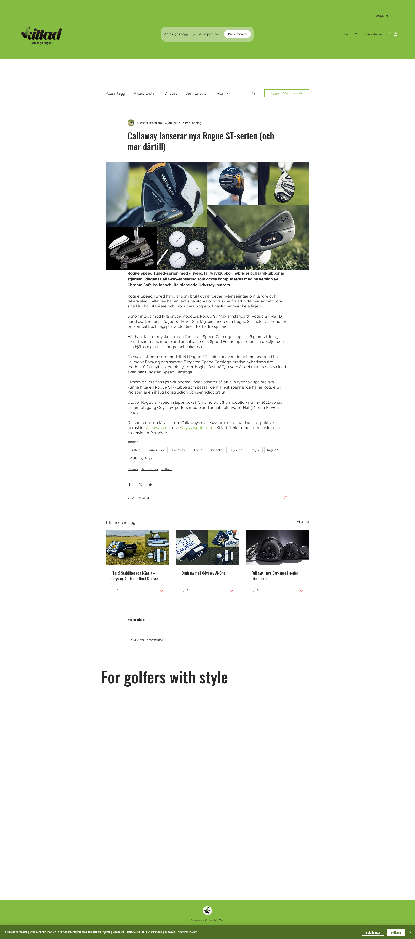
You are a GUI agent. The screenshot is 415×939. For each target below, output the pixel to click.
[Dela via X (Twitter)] (140, 484)
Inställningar (373, 932)
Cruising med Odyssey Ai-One (203, 573)
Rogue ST (274, 450)
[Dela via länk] (151, 484)
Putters (135, 450)
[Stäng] (409, 932)
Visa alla (303, 521)
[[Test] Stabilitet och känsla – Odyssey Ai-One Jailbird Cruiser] (137, 547)
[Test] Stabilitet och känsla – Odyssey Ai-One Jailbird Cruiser (134, 575)
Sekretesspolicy (187, 932)
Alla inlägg (115, 93)
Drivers (170, 93)
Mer (219, 93)
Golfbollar (217, 450)
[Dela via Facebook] (130, 484)
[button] (254, 93)
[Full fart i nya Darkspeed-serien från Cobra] (277, 547)
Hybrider (237, 450)
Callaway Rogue (141, 458)
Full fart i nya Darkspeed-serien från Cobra (275, 575)
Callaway (178, 450)
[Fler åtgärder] (284, 122)
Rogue (255, 450)
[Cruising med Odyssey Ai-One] (207, 547)
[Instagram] (395, 34)
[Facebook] (389, 34)
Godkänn (396, 932)
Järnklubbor (197, 93)
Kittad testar (145, 93)
